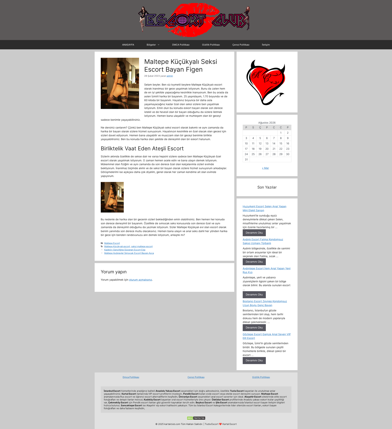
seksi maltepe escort (142, 246)
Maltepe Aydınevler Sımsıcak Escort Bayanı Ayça (129, 253)
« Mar (265, 168)
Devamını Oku (254, 232)
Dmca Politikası (131, 377)
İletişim (266, 44)
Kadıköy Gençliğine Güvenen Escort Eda (124, 249)
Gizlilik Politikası (211, 44)
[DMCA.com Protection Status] (196, 419)
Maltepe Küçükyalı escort (117, 246)
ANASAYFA (128, 44)
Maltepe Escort (112, 243)
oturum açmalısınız (140, 279)
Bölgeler (151, 44)
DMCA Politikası (181, 44)
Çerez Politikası (240, 44)
